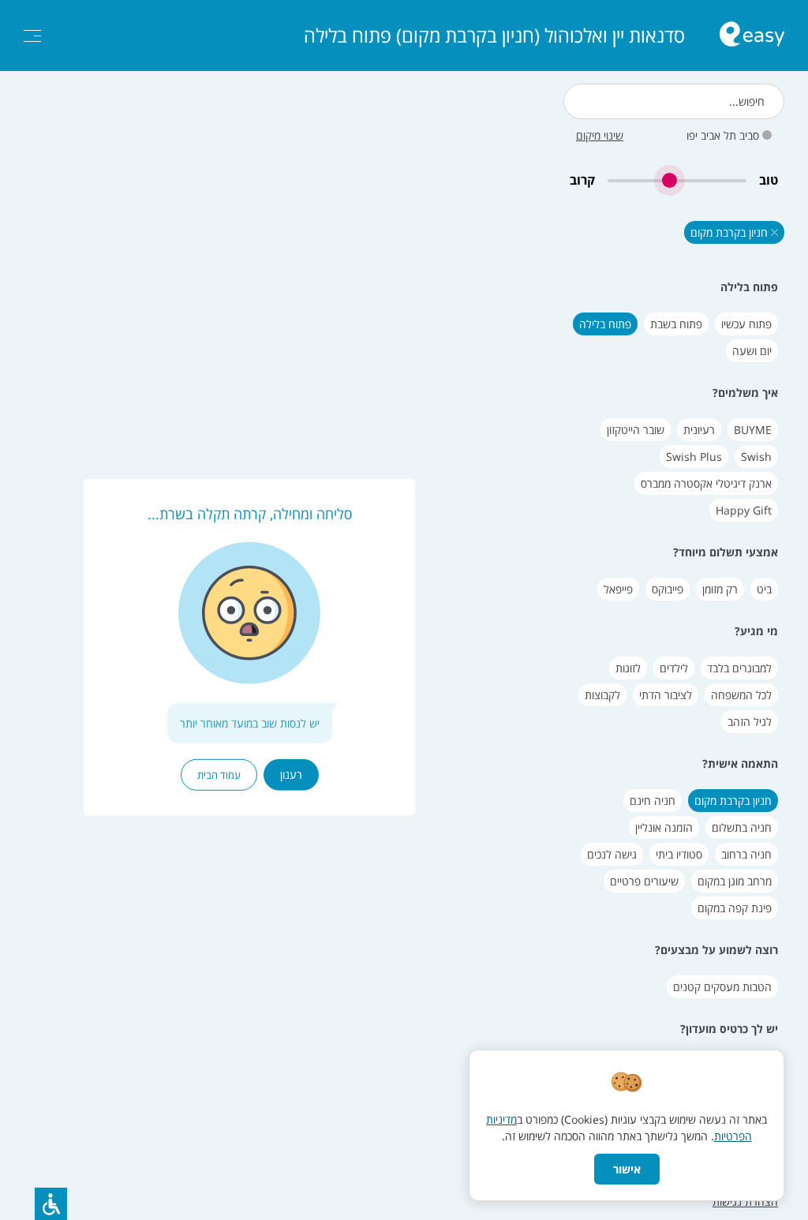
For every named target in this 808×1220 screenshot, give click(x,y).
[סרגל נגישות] (51, 1204)
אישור (627, 1169)
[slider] (677, 180)
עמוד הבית (219, 775)
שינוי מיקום (599, 135)
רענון (291, 774)
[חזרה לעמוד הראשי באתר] (752, 36)
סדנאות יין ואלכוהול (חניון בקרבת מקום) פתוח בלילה (494, 35)
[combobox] (673, 101)
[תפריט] (32, 35)
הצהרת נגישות (745, 1201)
